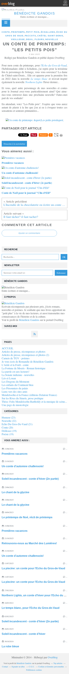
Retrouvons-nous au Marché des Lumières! (29, 543)
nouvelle (51, 39)
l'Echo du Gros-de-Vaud (54, 65)
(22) (9, 420)
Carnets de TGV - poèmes (15, 358)
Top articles (57, 663)
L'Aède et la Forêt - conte (15, 365)
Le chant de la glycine (15, 492)
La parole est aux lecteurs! (15, 371)
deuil (29, 39)
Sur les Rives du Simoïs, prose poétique (22, 398)
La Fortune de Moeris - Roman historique (23, 368)
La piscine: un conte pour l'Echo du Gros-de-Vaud (33, 568)
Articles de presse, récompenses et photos (23, 351)
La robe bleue (10, 646)
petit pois (33, 32)
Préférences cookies (34, 669)
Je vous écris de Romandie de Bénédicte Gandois (27, 361)
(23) (8, 417)
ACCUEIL (7, 348)
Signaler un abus (18, 666)
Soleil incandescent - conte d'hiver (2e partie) (30, 478)
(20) (7, 427)
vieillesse (18, 39)
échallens (48, 32)
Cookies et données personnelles (51, 666)
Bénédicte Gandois (34, 13)
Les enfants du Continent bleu (17, 385)
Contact (5, 666)
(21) (17, 424)
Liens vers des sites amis (14, 391)
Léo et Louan (9, 378)
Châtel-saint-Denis (50, 36)
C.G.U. (32, 666)
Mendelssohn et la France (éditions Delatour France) (29, 395)
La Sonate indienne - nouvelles (18, 375)
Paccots (30, 36)
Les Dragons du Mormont (15, 381)
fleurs (39, 39)
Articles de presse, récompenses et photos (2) (25, 355)
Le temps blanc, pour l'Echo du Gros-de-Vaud (30, 607)
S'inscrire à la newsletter (14, 143)
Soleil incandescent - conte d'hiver (23, 633)
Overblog (53, 657)
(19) (9, 430)
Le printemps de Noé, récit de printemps (27, 517)
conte (6, 32)
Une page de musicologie (15, 405)
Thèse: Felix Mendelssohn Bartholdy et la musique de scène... (34, 401)
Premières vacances (14, 453)
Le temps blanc (39, 78)
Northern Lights (33, 82)
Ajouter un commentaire (29, 233)
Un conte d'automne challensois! (23, 466)
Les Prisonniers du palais (15, 388)
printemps (18, 32)
